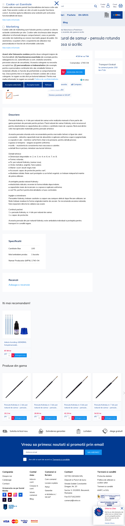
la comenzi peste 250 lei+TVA (108, 67)
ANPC (100, 490)
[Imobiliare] (106, 14)
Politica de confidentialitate (46, 79)
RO (118, 15)
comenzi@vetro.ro (72, 500)
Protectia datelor (104, 476)
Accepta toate (33, 85)
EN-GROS (83, 15)
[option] (76, 397)
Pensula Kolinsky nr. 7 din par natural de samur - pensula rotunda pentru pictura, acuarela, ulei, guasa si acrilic (106, 406)
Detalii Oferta (110, 523)
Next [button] (124, 393)
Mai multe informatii (10, 20)
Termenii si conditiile (61, 459)
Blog (65, 22)
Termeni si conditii (105, 486)
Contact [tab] (68, 471)
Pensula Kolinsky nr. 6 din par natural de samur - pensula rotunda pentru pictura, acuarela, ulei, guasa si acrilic (76, 406)
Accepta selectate (13, 85)
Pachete (71, 15)
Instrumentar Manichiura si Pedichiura (68, 30)
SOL (107, 490)
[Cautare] (95, 6)
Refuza (48, 85)
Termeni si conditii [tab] (106, 471)
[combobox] (64, 6)
